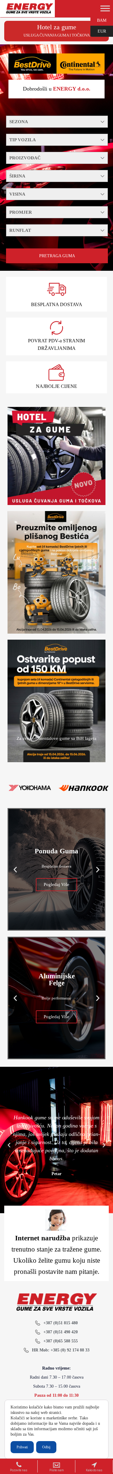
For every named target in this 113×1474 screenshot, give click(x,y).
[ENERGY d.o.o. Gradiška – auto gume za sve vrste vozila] (29, 11)
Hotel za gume (56, 27)
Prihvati (22, 1447)
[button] (15, 869)
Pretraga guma (57, 256)
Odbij (46, 1447)
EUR (98, 31)
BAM (98, 20)
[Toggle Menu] (105, 8)
